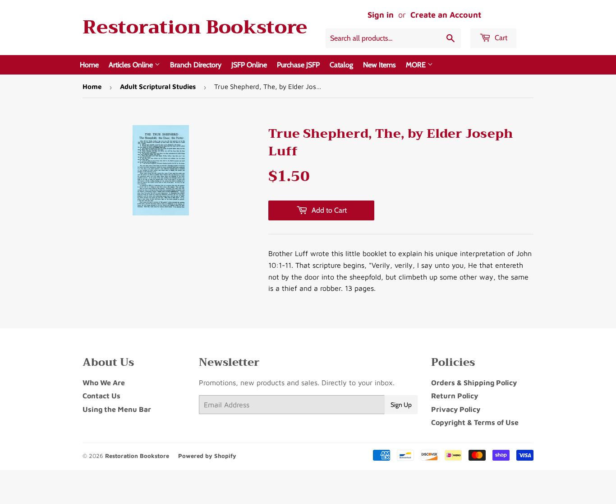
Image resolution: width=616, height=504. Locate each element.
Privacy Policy (455, 409)
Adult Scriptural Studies (158, 86)
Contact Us (101, 396)
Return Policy (454, 396)
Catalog (341, 65)
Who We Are (104, 382)
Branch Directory (195, 65)
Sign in (381, 14)
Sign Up (401, 405)
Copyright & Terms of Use (475, 422)
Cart (500, 37)
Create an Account (445, 14)
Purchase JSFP (298, 65)
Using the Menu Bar (117, 409)
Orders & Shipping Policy (474, 382)
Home (89, 65)
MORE (417, 65)
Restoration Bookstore (195, 27)
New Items (379, 65)
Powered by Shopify (207, 455)
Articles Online (132, 65)
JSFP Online (249, 65)
